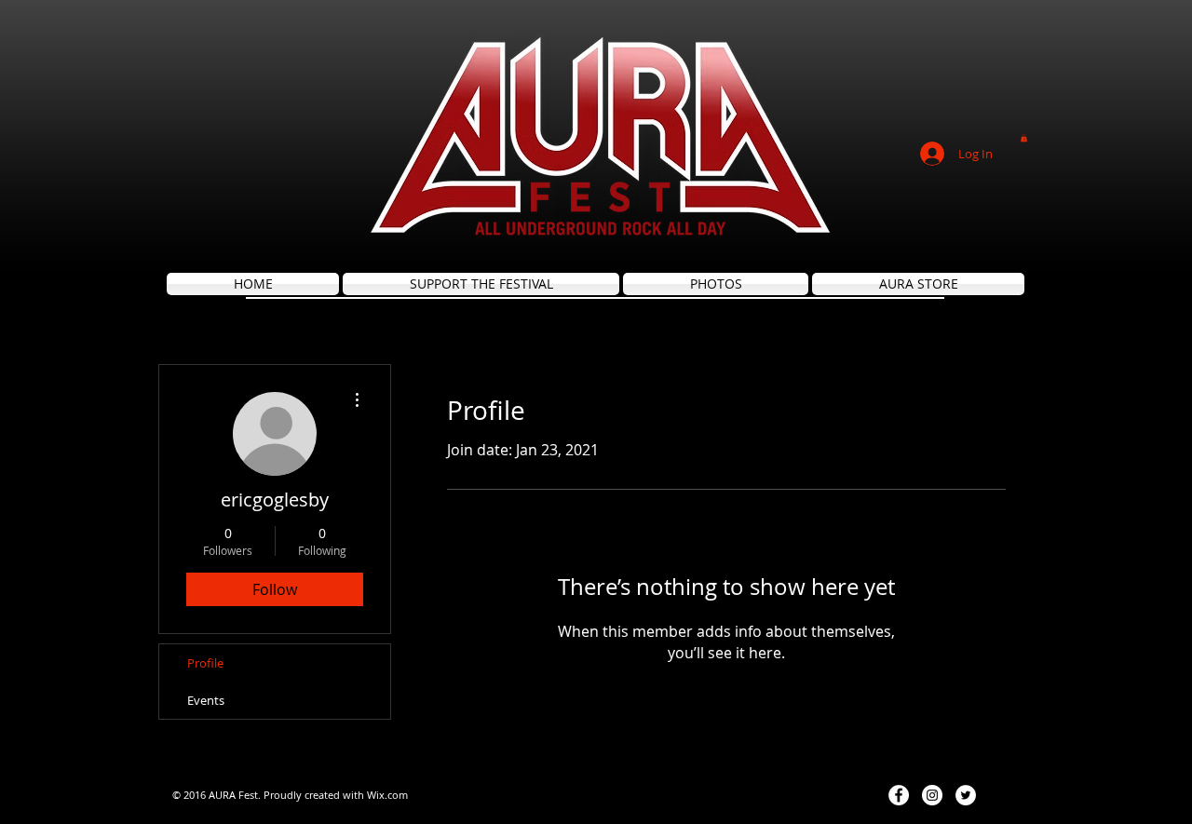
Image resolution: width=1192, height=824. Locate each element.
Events (205, 700)
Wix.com (387, 795)
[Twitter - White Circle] (965, 795)
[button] (1024, 138)
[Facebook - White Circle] (898, 795)
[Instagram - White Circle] (932, 795)
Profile (205, 663)
